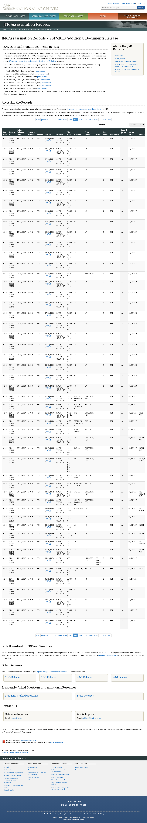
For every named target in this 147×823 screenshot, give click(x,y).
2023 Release (48, 677)
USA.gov (103, 814)
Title (98, 134)
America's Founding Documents (132, 16)
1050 (91, 119)
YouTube (77, 805)
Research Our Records (14, 16)
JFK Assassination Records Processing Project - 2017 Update (32, 61)
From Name (87, 133)
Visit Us (103, 16)
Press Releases (85, 695)
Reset (142, 125)
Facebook (62, 805)
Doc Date (48, 134)
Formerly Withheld (31, 133)
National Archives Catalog (12, 775)
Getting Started (56, 767)
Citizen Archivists (113, 3)
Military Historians (34, 770)
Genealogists (32, 767)
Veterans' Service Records (44, 16)
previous (44, 119)
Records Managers (34, 777)
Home (5, 29)
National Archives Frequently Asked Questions (61, 771)
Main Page (119, 55)
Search (140, 8)
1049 (85, 119)
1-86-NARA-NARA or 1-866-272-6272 (73, 820)
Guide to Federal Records (60, 774)
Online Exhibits (9, 790)
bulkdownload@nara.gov (108, 655)
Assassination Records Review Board (127, 70)
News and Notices (81, 767)
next (104, 119)
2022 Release (84, 677)
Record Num (12, 133)
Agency (40, 134)
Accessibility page (56, 742)
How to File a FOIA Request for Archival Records (60, 788)
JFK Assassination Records (35, 29)
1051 (96, 119)
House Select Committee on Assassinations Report (126, 65)
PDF (47, 140)
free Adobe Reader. (28, 741)
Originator (114, 134)
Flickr (84, 805)
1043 (54, 119)
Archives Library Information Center (13, 786)
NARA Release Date (20, 132)
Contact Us (140, 3)
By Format (7, 770)
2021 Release (120, 677)
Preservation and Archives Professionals (37, 773)
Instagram (69, 805)
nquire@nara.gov (17, 718)
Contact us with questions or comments (15, 753)
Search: (102, 124)
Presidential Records (11, 778)
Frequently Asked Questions (21, 695)
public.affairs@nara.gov (91, 718)
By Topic (6, 767)
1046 (70, 119)
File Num (69, 133)
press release (39, 71)
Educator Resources (73, 16)
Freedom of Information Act (79, 814)
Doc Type (59, 134)
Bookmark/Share (128, 3)
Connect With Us (73, 801)
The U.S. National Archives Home (30, 6)
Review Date (131, 133)
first (38, 119)
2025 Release (12, 677)
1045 (65, 119)
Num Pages (105, 133)
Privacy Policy (64, 814)
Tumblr (73, 805)
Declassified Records (58, 777)
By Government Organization (14, 773)
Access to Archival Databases (10, 782)
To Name (77, 134)
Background (120, 58)
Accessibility (54, 814)
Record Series (124, 131)
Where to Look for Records (60, 780)
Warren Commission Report (126, 61)
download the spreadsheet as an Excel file (83, 109)
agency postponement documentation (52, 671)
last (109, 119)
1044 (60, 119)
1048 (80, 119)
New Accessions (81, 770)
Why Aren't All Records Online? (59, 783)
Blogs (80, 805)
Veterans (31, 780)
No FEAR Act (94, 814)
